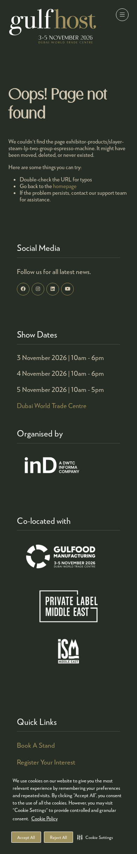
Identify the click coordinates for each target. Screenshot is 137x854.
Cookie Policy (44, 818)
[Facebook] (23, 289)
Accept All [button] (26, 837)
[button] (95, 837)
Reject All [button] (58, 837)
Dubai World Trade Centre (51, 405)
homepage (65, 185)
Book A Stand (36, 745)
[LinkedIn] (52, 289)
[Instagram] (38, 289)
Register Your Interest (46, 762)
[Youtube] (67, 289)
